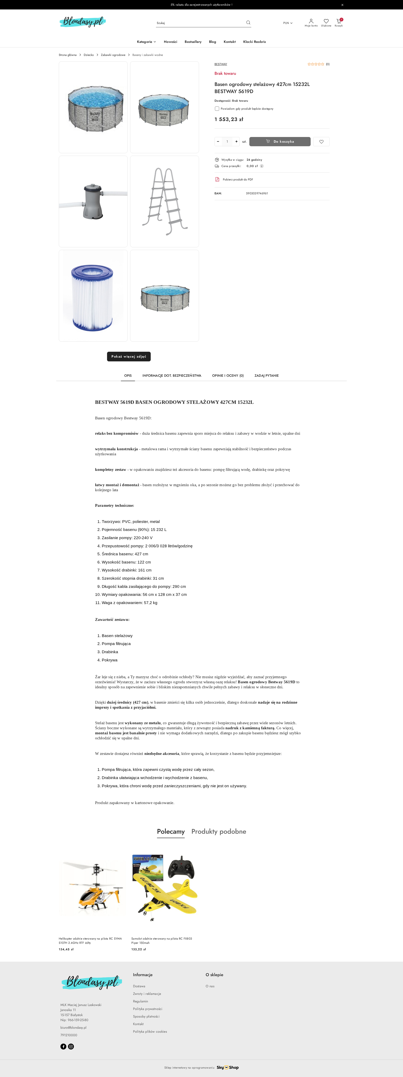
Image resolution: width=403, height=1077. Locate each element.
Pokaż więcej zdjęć (128, 356)
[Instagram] (71, 1046)
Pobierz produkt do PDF (238, 179)
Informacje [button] (143, 975)
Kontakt (138, 1024)
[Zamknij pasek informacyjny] (342, 5)
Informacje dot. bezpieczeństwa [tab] (172, 375)
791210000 (68, 1035)
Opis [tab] (128, 375)
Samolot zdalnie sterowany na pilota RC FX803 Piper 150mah (161, 940)
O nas (210, 986)
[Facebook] (63, 1046)
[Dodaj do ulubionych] (321, 141)
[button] (93, 107)
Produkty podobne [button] (218, 831)
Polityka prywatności (147, 1008)
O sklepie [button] (214, 975)
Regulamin (140, 1001)
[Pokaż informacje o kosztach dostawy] (261, 166)
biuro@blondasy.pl (73, 1027)
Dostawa (139, 986)
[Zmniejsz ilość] (218, 141)
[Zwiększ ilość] (236, 141)
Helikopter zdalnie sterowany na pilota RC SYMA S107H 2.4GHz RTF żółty (90, 940)
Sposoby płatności (146, 1016)
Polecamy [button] (171, 831)
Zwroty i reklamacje (147, 993)
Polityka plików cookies (150, 1031)
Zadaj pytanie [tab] (267, 375)
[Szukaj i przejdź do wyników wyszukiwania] (248, 23)
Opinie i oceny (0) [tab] (228, 375)
